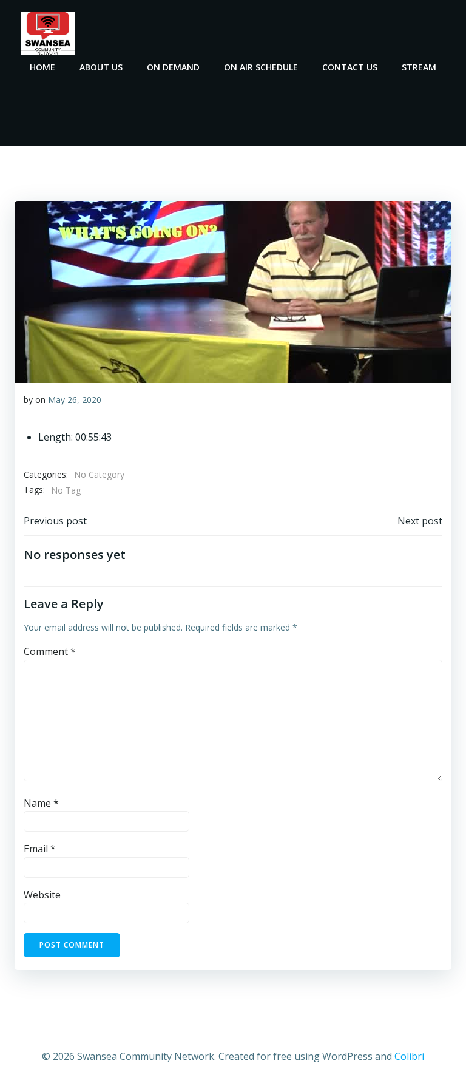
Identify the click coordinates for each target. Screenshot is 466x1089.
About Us (101, 67)
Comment (50, 651)
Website (42, 894)
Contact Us (349, 67)
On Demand (173, 67)
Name (41, 803)
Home (42, 67)
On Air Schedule (261, 67)
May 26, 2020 (74, 399)
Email (40, 848)
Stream (419, 67)
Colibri (409, 1056)
